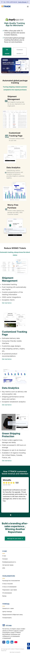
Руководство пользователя (11, 580)
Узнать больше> (22, 2)
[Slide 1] (9, 71)
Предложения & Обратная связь (12, 614)
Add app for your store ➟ (15, 538)
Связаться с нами (8, 608)
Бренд (4, 596)
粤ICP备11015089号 (15, 652)
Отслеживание (7, 593)
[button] (3, 65)
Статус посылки (7, 583)
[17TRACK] (6, 6)
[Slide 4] (18, 71)
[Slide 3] (15, 71)
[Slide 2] (12, 71)
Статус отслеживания (9, 586)
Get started (7, 51)
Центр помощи (7, 611)
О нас (4, 556)
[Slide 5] (21, 71)
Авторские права (7, 565)
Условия (5, 559)
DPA (3, 568)
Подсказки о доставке (9, 590)
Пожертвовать (7, 617)
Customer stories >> (20, 51)
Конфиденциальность (9, 562)
